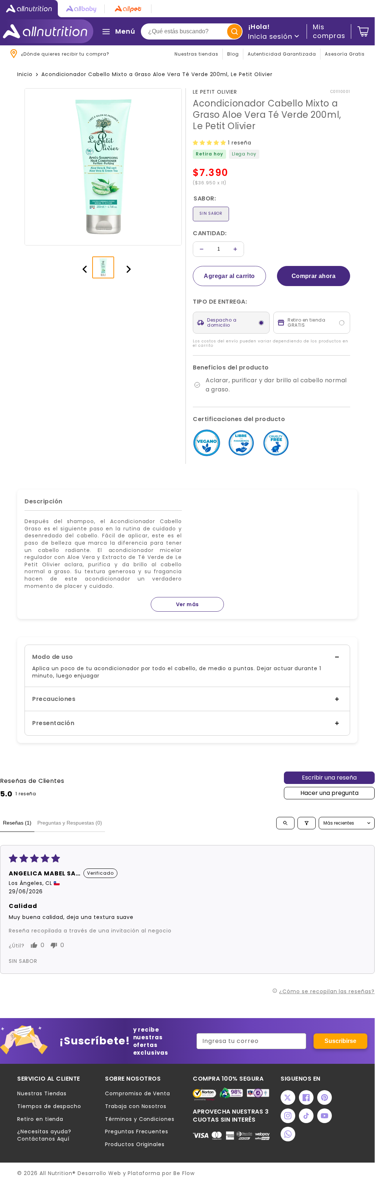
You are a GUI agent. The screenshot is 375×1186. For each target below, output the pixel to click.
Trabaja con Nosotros (135, 1106)
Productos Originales (135, 1144)
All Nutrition (56, 1173)
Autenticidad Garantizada (282, 54)
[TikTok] (306, 1115)
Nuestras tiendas (196, 54)
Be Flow (184, 1173)
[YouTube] (324, 1115)
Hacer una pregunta (329, 793)
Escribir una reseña (329, 777)
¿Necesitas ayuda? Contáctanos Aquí (44, 1135)
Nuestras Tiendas (42, 1093)
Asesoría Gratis (345, 54)
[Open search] (285, 823)
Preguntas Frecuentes (136, 1131)
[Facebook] (306, 1097)
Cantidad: (210, 233)
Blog (233, 54)
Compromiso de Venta (137, 1093)
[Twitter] (288, 1097)
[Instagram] (288, 1115)
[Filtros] (306, 823)
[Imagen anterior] (81, 267)
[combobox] (192, 31)
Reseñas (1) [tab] (17, 823)
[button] (210, 142)
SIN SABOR (211, 213)
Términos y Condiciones (140, 1119)
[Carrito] (363, 31)
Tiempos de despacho (49, 1106)
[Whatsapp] (288, 1134)
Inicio (25, 74)
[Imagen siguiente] (125, 267)
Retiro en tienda (40, 1119)
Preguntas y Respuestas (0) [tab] (69, 823)
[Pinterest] (324, 1097)
